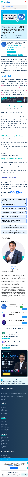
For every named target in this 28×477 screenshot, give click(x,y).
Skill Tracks (3, 407)
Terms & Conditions (5, 423)
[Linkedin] (13, 268)
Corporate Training (5, 409)
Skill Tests (3, 441)
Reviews (2, 447)
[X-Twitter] (11, 268)
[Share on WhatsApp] (20, 192)
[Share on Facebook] (11, 192)
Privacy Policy (4, 424)
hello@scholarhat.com (6, 457)
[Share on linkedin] (17, 192)
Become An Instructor (6, 430)
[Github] (15, 268)
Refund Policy (4, 426)
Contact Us (3, 421)
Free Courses (4, 410)
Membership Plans (5, 437)
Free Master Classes (6, 459)
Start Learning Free (12, 52)
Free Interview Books (5, 412)
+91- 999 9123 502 (5, 455)
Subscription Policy (5, 427)
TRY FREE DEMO (6, 338)
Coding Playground (5, 440)
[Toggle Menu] (14, 474)
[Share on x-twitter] (14, 192)
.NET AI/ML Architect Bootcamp (8, 392)
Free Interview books (13, 54)
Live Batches (4, 446)
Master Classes (4, 438)
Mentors (3, 444)
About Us (3, 420)
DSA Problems (4, 413)
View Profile (13, 266)
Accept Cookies (14, 467)
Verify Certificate (5, 429)
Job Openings (4, 443)
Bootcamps (3, 406)
